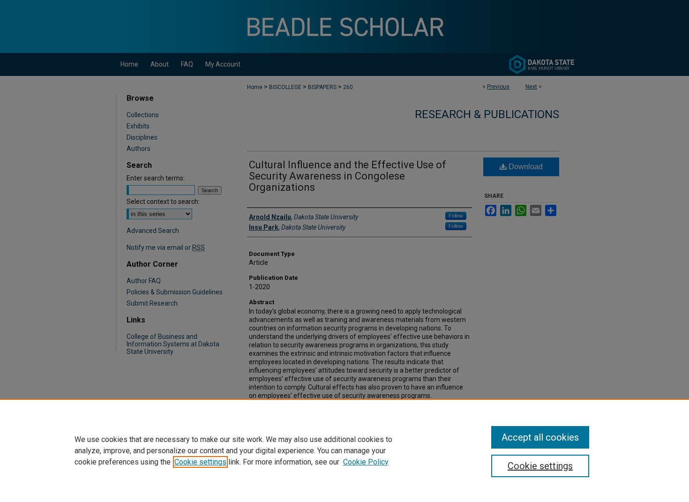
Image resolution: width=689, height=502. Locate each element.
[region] (344, 450)
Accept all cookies (540, 437)
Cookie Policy (366, 461)
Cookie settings (200, 461)
